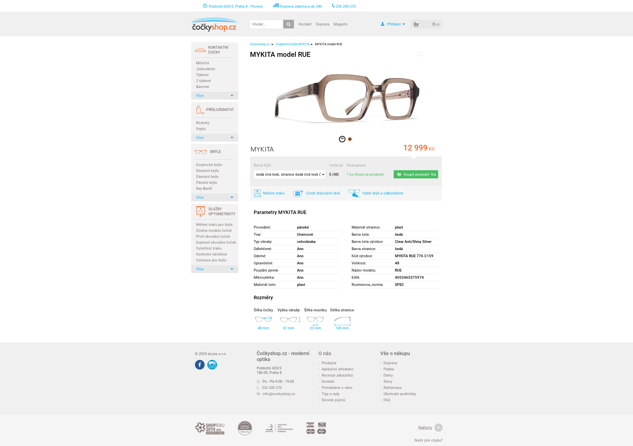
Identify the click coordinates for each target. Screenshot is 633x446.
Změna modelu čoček (214, 230)
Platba (389, 369)
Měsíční (202, 63)
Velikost (336, 165)
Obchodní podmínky (400, 394)
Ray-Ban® (204, 188)
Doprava (322, 24)
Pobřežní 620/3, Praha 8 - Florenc (236, 6)
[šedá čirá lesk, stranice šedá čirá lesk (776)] (342, 139)
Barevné (202, 87)
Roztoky (202, 123)
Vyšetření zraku (209, 248)
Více (199, 95)
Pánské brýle (206, 182)
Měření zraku (273, 193)
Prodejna (329, 363)
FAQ (387, 400)
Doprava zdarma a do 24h (301, 6)
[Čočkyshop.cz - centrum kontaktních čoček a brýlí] (214, 24)
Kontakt (305, 24)
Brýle (215, 151)
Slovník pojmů (333, 400)
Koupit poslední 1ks (419, 174)
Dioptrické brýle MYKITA (293, 44)
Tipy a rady (330, 394)
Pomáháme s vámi (337, 387)
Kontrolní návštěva (211, 254)
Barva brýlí (262, 165)
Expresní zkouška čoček (215, 242)
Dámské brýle (207, 176)
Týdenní (202, 75)
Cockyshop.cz (260, 44)
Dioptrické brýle (209, 165)
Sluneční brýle (207, 171)
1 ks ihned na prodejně (365, 174)
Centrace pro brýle (211, 260)
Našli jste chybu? (428, 440)
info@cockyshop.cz (279, 394)
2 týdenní (203, 81)
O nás (324, 353)
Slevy (388, 381)
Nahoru (425, 427)
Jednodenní (205, 69)
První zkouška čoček (213, 236)
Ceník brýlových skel (323, 193)
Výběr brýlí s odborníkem (382, 193)
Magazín (340, 24)
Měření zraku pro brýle (214, 224)
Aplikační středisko (338, 369)
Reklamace (393, 387)
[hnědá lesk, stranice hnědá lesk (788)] (349, 139)
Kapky (201, 129)
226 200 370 (272, 387)
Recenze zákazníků (337, 375)
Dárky (388, 375)
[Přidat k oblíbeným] (420, 54)
